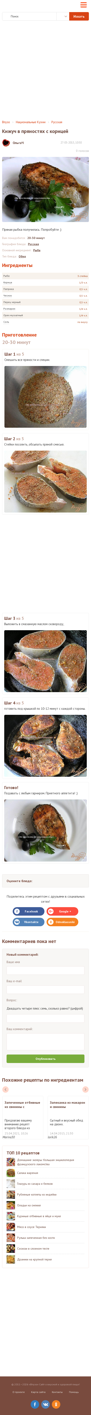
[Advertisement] (45, 70)
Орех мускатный (13, 315)
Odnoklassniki (65, 922)
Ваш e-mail (14, 981)
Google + (65, 911)
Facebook (31, 911)
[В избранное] (87, 142)
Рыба (6, 275)
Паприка (8, 289)
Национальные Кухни (31, 122)
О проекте (18, 1392)
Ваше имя (13, 962)
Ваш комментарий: (20, 1029)
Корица (7, 282)
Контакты (57, 1392)
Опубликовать (45, 1059)
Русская (56, 122)
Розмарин (9, 308)
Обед (22, 256)
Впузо (6, 122)
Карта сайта (38, 1392)
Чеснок (7, 295)
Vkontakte (31, 922)
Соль (6, 321)
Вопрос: (12, 1000)
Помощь (74, 1392)
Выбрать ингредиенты (63, 16)
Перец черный (12, 302)
